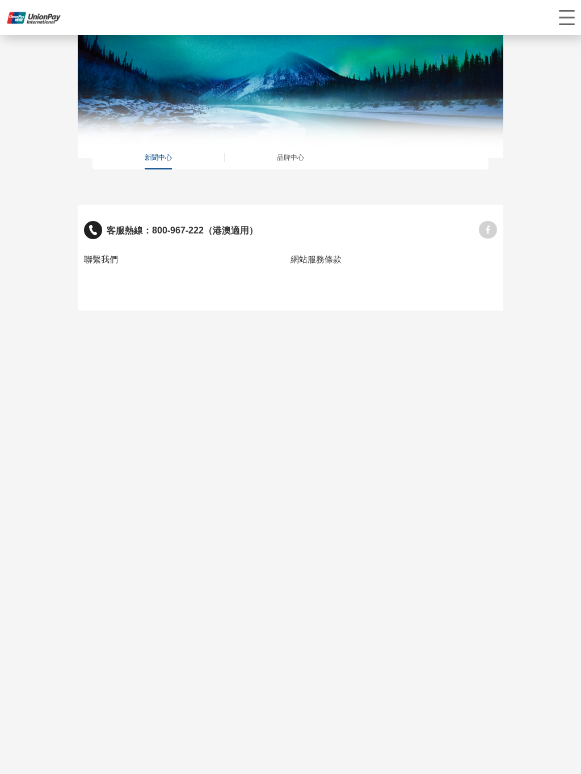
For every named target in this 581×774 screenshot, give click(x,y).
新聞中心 (158, 157)
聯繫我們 (101, 259)
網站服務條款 (316, 259)
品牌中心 (290, 157)
